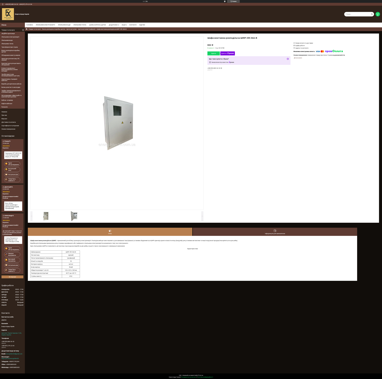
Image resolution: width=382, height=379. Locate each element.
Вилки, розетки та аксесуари (10, 87)
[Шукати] (372, 14)
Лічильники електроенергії (10, 37)
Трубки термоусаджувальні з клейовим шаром (11, 91)
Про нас (4, 115)
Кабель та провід (7, 100)
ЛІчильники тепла (7, 43)
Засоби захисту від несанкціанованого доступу (10, 75)
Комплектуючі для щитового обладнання (11, 64)
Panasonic (4, 107)
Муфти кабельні (6, 103)
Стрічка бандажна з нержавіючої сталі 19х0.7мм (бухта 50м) (12, 239)
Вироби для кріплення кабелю (11, 84)
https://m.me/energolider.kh (10, 358)
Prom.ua (200, 375)
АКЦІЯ (123, 25)
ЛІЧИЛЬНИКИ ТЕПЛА (79, 25)
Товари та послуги (35, 29)
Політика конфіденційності (205, 377)
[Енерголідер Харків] (8, 14)
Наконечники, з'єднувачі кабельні (9, 79)
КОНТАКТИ (132, 25)
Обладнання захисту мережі (10, 55)
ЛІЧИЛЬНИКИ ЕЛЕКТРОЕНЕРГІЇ (45, 25)
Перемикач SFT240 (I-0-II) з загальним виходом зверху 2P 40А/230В (13, 154)
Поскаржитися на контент (188, 377)
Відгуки (4, 118)
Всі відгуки (12, 277)
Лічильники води (7, 40)
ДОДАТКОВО (113, 25)
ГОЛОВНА (29, 25)
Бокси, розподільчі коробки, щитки (53, 29)
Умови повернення (8, 129)
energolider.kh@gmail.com (14, 354)
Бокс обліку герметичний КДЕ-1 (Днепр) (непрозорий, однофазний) (12, 205)
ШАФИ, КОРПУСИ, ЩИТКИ (97, 25)
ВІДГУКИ (142, 25)
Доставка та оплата (8, 122)
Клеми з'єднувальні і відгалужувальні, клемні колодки (9, 69)
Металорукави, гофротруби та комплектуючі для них (11, 96)
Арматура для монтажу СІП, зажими (10, 59)
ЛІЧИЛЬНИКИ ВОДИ (64, 25)
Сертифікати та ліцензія (10, 125)
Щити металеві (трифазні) (86, 29)
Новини (4, 112)
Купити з (224, 53)
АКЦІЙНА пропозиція (8, 33)
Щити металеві (71, 29)
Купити (213, 53)
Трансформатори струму (9, 47)
